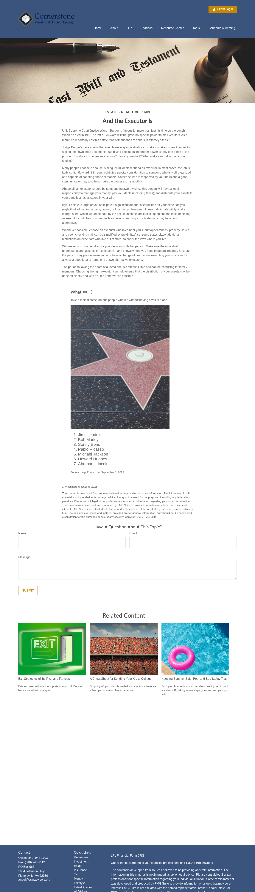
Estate (78, 865)
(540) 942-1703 (37, 857)
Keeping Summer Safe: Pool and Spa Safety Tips (194, 678)
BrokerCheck (205, 862)
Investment (81, 861)
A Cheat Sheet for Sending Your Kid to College (121, 678)
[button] (97, 28)
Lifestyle (79, 883)
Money (78, 878)
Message (24, 557)
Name (22, 533)
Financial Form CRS (130, 855)
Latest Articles (83, 887)
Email (133, 533)
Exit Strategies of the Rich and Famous (44, 678)
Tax (76, 874)
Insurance (80, 870)
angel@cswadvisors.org (34, 879)
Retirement (81, 857)
